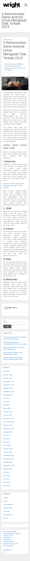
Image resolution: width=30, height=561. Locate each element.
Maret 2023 (7, 486)
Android (5, 498)
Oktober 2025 (7, 388)
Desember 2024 (8, 418)
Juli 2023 (6, 472)
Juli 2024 (6, 435)
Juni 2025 (6, 401)
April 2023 (6, 482)
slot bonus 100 (8, 535)
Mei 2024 (6, 442)
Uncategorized (8, 514)
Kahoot (10, 70)
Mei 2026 (6, 371)
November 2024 (8, 422)
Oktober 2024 (7, 425)
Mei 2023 (6, 479)
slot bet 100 (7, 537)
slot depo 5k (7, 539)
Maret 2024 (7, 445)
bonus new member (9, 531)
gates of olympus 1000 (10, 544)
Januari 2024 (7, 452)
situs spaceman (8, 546)
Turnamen (6, 511)
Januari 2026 (7, 378)
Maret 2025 (7, 408)
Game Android (7, 39)
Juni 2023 (6, 475)
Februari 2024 (8, 449)
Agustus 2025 (7, 395)
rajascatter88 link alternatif (11, 533)
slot (4, 552)
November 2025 (8, 385)
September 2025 (8, 391)
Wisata (5, 518)
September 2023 (8, 465)
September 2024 (8, 428)
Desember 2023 (8, 455)
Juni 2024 (6, 438)
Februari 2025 (7, 412)
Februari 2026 (8, 375)
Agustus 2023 (7, 469)
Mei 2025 (6, 405)
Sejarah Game (8, 508)
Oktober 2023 (7, 462)
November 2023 (8, 459)
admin (16, 64)
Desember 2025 (8, 381)
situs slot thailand (9, 541)
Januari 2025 (7, 415)
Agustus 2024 (7, 432)
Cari (4, 321)
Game (5, 501)
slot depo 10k (7, 550)
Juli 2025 (6, 398)
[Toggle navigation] (25, 5)
